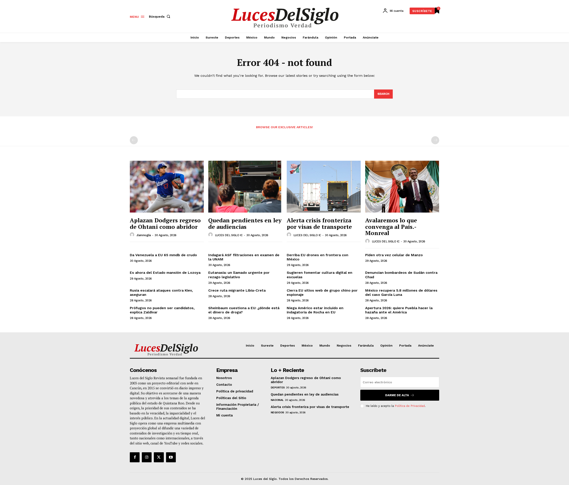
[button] (160, 16)
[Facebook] (135, 457)
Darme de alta (397, 395)
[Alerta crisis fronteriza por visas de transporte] (324, 187)
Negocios (277, 412)
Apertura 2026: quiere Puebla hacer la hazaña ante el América (399, 310)
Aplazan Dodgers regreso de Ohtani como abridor (165, 223)
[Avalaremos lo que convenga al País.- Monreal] (402, 187)
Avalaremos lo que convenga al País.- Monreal (391, 226)
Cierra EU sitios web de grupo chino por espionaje (322, 292)
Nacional (277, 400)
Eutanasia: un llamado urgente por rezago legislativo (239, 274)
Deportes (278, 387)
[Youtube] (171, 457)
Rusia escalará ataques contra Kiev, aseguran (161, 292)
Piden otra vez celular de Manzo (394, 255)
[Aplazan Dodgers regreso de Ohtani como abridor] (167, 187)
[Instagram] (147, 457)
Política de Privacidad (410, 406)
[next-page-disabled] (435, 140)
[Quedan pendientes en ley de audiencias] (245, 187)
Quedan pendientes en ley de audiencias (245, 223)
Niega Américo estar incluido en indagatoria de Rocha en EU (315, 310)
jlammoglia (143, 235)
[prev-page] (134, 140)
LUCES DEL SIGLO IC (229, 235)
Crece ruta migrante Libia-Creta (237, 290)
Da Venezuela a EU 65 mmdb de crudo (163, 255)
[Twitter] (159, 457)
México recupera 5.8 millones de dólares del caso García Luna (401, 292)
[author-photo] (133, 234)
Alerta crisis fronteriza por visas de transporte (319, 223)
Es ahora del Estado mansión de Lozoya (165, 272)
